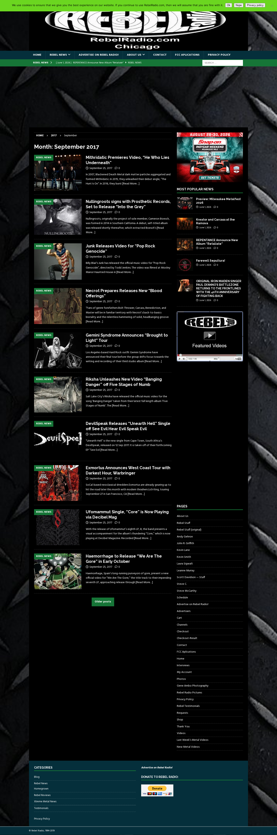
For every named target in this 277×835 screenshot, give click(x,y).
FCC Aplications (187, 55)
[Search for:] (222, 63)
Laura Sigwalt (185, 563)
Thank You (183, 726)
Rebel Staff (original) (189, 529)
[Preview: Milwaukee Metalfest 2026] (185, 203)
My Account (184, 672)
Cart (179, 618)
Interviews (183, 665)
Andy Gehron (185, 536)
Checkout (183, 631)
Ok (228, 5)
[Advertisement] (138, 96)
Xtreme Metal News (45, 801)
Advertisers (183, 611)
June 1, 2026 (205, 207)
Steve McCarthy (186, 591)
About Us (134, 55)
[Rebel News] (58, 173)
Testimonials (41, 808)
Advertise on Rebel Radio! (99, 55)
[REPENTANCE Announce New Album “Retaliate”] (185, 244)
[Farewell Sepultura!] (185, 265)
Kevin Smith (184, 557)
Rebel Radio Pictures (189, 692)
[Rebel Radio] (138, 48)
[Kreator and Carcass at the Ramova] (185, 224)
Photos (181, 679)
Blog (37, 777)
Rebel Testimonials (188, 706)
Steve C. (182, 584)
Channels (182, 625)
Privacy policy (255, 5)
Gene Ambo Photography (192, 685)
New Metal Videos (188, 747)
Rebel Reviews (42, 795)
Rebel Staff (183, 523)
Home (37, 55)
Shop (180, 719)
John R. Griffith (185, 543)
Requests (182, 713)
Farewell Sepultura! (210, 260)
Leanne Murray (185, 570)
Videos (181, 733)
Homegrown (41, 789)
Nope (239, 5)
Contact (160, 55)
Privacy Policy (219, 55)
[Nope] (272, 6)
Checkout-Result (187, 638)
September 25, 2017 (100, 168)
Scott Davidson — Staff (191, 577)
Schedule (182, 597)
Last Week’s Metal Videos (192, 740)
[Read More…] (131, 183)
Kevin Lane (183, 550)
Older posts (103, 602)
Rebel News (58, 55)
